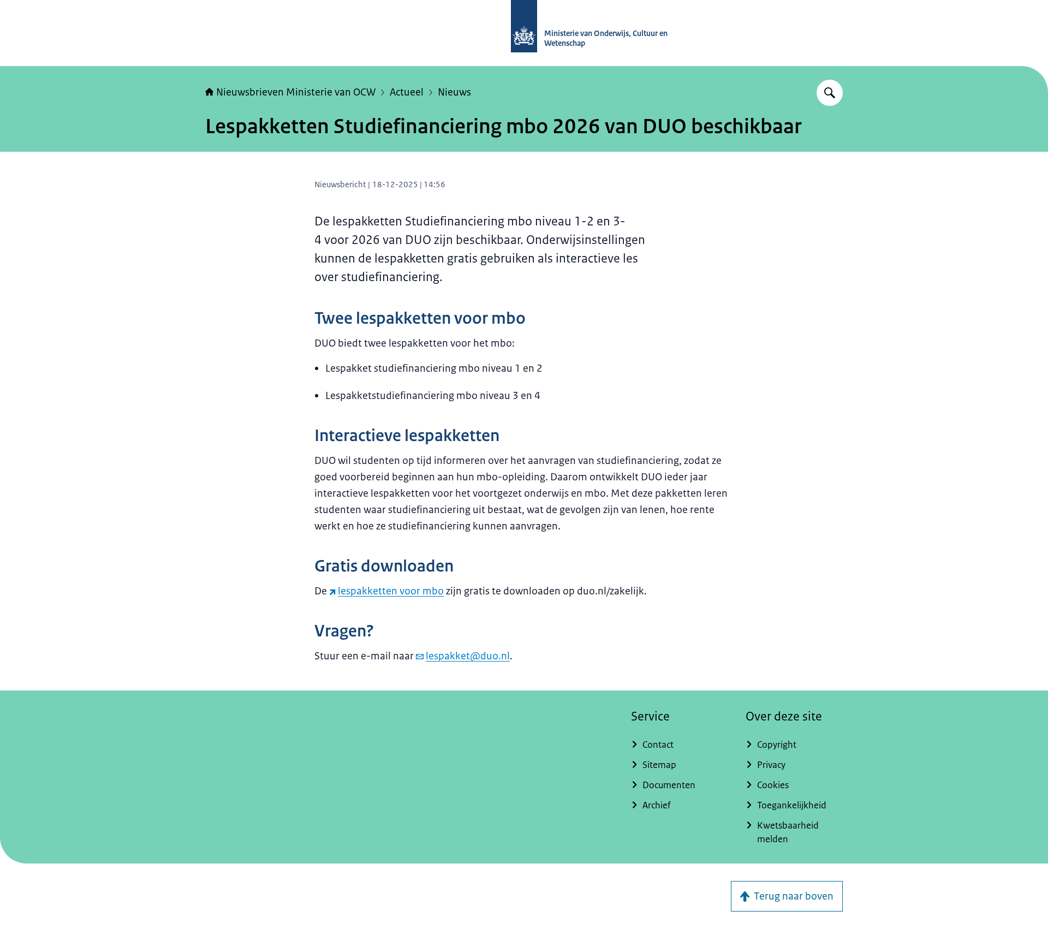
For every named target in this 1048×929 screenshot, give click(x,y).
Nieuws (454, 92)
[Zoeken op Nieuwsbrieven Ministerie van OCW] (830, 93)
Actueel (407, 92)
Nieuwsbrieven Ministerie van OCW (296, 92)
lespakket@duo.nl (468, 656)
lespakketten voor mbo (391, 591)
